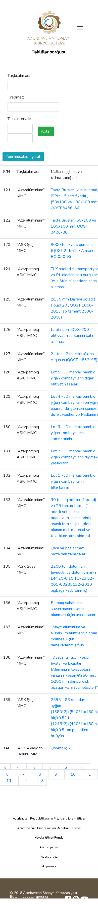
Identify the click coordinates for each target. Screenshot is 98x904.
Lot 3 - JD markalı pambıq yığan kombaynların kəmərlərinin (73, 433)
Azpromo (49, 866)
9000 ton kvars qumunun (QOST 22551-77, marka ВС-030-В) (73, 250)
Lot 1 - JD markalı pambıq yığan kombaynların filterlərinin (73, 481)
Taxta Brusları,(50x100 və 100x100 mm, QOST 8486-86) (73, 226)
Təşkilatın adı (19, 75)
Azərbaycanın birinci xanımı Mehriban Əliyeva (49, 828)
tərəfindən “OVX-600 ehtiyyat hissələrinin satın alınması (72, 335)
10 (74, 774)
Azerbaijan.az (49, 847)
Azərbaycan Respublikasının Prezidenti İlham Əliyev (49, 819)
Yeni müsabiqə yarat (23, 156)
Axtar (46, 131)
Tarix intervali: (19, 119)
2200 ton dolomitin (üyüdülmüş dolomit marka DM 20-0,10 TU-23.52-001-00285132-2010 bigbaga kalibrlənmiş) (73, 578)
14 (28, 780)
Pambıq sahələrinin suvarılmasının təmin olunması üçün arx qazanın (73, 609)
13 (9, 780)
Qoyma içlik (61, 748)
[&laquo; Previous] (5, 768)
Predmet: (16, 97)
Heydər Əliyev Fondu (49, 838)
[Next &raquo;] (42, 781)
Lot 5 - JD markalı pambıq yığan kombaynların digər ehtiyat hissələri (73, 378)
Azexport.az (49, 857)
